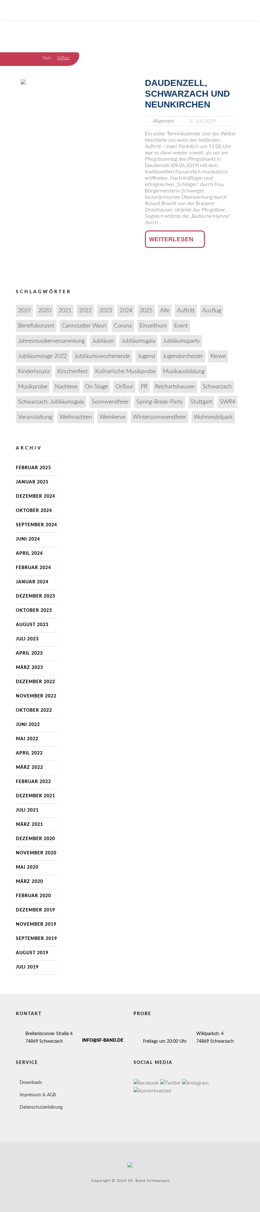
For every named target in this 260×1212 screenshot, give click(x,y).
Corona (123, 326)
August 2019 (32, 953)
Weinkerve (112, 417)
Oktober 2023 (34, 610)
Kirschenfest (72, 371)
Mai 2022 (27, 739)
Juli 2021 (27, 810)
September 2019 (36, 939)
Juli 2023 (27, 639)
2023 (105, 311)
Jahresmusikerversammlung (51, 341)
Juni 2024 (28, 539)
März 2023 (29, 667)
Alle (164, 311)
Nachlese (66, 387)
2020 (44, 311)
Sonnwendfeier (110, 402)
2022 (85, 311)
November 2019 (36, 924)
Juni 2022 (28, 725)
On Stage (96, 387)
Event (181, 326)
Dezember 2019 (35, 910)
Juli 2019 (27, 967)
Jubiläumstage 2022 (42, 356)
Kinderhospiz (34, 371)
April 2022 (29, 753)
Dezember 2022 (35, 682)
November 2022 (36, 696)
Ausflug (211, 311)
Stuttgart (201, 402)
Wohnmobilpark (213, 417)
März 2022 (29, 767)
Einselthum (153, 326)
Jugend (146, 356)
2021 (65, 311)
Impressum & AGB (38, 1095)
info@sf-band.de (102, 1040)
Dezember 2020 (35, 839)
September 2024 (36, 525)
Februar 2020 (33, 896)
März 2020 (29, 881)
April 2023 (29, 653)
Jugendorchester (183, 356)
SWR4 (227, 402)
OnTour (124, 387)
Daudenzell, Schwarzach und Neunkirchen (187, 93)
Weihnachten (76, 417)
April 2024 (29, 553)
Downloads (31, 1082)
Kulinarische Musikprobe (125, 371)
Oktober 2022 (34, 710)
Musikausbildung (184, 371)
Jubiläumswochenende (102, 356)
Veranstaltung (35, 417)
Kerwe (218, 356)
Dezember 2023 (35, 596)
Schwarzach (217, 387)
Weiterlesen (171, 239)
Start (46, 58)
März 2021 (29, 824)
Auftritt (186, 311)
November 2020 (36, 853)
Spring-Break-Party (159, 402)
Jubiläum (103, 341)
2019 (24, 311)
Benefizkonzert (36, 326)
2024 (126, 311)
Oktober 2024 (34, 511)
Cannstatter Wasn (84, 326)
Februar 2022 (33, 782)
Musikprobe (32, 387)
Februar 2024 (33, 568)
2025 (146, 311)
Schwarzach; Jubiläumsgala (51, 402)
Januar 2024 (32, 582)
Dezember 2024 (35, 496)
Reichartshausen (175, 387)
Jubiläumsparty (181, 341)
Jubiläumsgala (138, 341)
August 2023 (32, 625)
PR (144, 387)
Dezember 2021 (35, 796)
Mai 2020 (27, 867)
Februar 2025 (33, 468)
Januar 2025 (32, 482)
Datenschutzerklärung (41, 1107)
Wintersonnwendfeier (159, 417)
